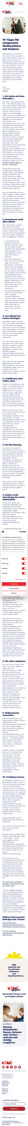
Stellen (5, 1092)
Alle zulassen (14, 584)
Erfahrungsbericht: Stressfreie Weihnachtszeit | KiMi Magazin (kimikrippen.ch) (13, 925)
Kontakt (5, 1089)
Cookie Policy (18, 1123)
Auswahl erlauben (14, 588)
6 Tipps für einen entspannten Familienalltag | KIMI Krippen (13, 933)
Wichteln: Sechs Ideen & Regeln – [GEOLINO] (11, 163)
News (4, 1093)
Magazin (5, 1086)
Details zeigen (19, 579)
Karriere (5, 1090)
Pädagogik (6, 1082)
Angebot (5, 1081)
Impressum (6, 1124)
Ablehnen (14, 593)
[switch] (24, 563)
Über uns (5, 1084)
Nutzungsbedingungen (10, 1121)
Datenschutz (7, 1123)
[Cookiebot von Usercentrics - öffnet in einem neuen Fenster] (19, 532)
